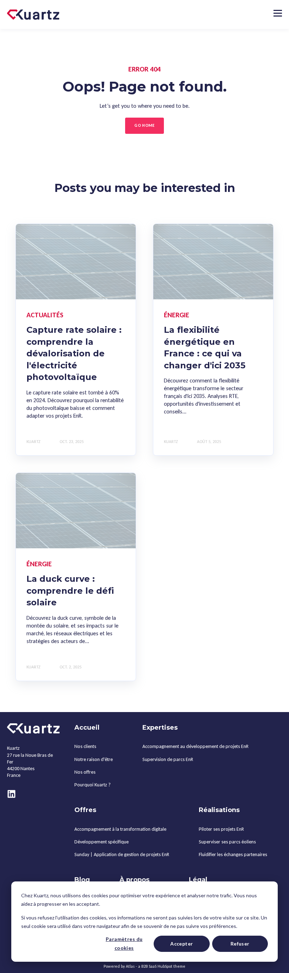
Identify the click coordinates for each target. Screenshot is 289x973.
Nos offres (85, 772)
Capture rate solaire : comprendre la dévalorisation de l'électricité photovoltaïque (74, 353)
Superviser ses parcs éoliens (227, 842)
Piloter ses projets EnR (221, 829)
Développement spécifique (101, 842)
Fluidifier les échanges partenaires (233, 854)
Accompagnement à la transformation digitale (120, 829)
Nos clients (85, 746)
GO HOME (144, 125)
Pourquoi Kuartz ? (92, 785)
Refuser (240, 944)
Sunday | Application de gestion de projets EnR (121, 854)
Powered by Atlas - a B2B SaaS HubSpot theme (144, 966)
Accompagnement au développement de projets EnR (195, 746)
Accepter (181, 944)
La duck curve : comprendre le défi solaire (70, 590)
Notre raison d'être (93, 759)
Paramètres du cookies (124, 943)
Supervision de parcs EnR (167, 759)
